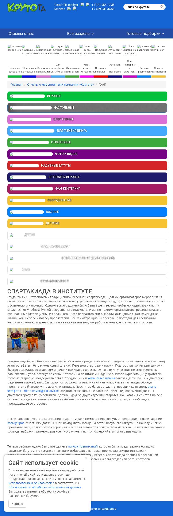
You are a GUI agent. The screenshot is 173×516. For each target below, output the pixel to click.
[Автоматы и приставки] (115, 49)
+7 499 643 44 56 (103, 9)
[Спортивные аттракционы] (43, 49)
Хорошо (17, 504)
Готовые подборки (144, 33)
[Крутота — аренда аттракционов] (26, 6)
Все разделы (78, 33)
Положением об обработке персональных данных (44, 487)
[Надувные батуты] (101, 49)
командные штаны (101, 378)
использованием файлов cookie (31, 483)
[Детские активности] (158, 48)
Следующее (144, 485)
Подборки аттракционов (100, 509)
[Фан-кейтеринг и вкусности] (130, 49)
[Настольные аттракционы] (29, 49)
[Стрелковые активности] (72, 49)
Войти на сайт (147, 509)
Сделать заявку (29, 23)
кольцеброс (15, 423)
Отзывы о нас (21, 33)
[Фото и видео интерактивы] (87, 49)
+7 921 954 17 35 (103, 5)
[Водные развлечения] (145, 48)
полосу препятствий (83, 446)
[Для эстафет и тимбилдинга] (58, 49)
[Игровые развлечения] (15, 48)
